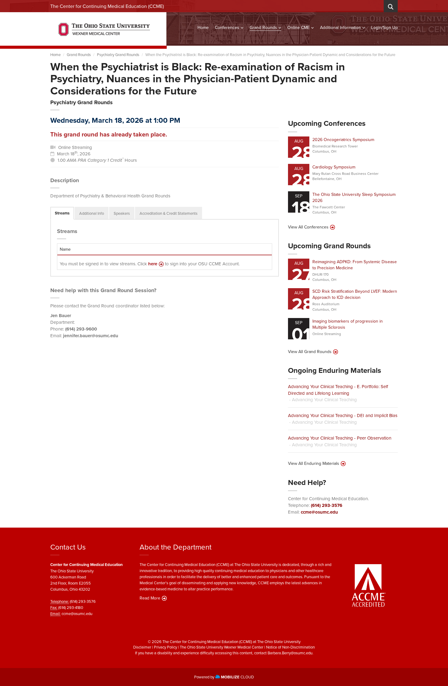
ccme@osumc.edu (319, 512)
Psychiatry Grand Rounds (118, 54)
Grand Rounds (263, 27)
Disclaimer (142, 647)
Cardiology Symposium (333, 167)
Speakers (122, 213)
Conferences (227, 27)
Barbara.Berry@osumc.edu (290, 653)
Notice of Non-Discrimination (290, 647)
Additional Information (340, 27)
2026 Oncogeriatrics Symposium (343, 139)
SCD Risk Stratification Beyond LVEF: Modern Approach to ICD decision (354, 294)
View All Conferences (308, 227)
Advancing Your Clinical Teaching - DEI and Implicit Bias (342, 415)
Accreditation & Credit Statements (168, 213)
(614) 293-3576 (326, 505)
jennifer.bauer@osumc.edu (90, 335)
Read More (150, 598)
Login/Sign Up (384, 27)
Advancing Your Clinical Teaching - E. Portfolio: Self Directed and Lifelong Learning (338, 389)
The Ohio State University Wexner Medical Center (221, 647)
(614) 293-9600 (81, 329)
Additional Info (91, 213)
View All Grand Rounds (310, 351)
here (152, 264)
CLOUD (237, 677)
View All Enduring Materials (313, 463)
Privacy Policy (165, 647)
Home (203, 27)
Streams (62, 213)
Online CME (298, 27)
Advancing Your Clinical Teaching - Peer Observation (339, 438)
